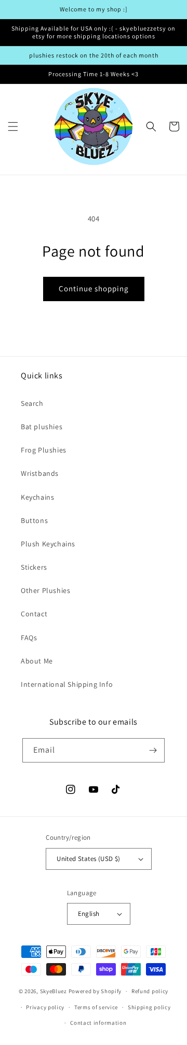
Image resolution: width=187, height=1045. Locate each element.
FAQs (29, 637)
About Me (37, 661)
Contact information (98, 1022)
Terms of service (96, 1007)
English (89, 913)
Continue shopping (94, 288)
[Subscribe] (152, 750)
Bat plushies (41, 426)
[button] (13, 126)
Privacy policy (45, 1007)
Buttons (34, 520)
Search (32, 403)
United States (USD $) (88, 858)
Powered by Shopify (95, 991)
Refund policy (149, 991)
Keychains (37, 497)
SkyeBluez (53, 991)
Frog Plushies (43, 450)
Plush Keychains (48, 543)
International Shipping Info (67, 684)
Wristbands (40, 473)
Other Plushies (45, 590)
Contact (34, 613)
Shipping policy (149, 1007)
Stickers (34, 567)
